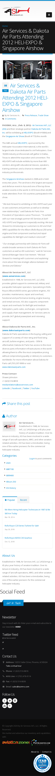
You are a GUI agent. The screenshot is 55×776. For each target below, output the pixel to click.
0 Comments (10, 118)
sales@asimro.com (20, 686)
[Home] (16, 10)
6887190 (10, 469)
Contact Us (46, 752)
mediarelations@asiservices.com (17, 384)
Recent (23, 499)
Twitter (26, 388)
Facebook (16, 388)
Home (5, 26)
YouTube (35, 388)
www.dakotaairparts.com (16, 330)
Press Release (31, 115)
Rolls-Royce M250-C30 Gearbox (18, 538)
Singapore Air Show (15, 136)
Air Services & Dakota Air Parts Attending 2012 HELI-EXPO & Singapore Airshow (25, 97)
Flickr (9, 706)
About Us (35, 752)
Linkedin (15, 700)
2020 (8, 463)
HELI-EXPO (28, 132)
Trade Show (43, 115)
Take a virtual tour (14, 666)
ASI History (11, 488)
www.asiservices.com (14, 276)
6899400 (10, 475)
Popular (11, 499)
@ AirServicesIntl (9, 638)
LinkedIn (6, 388)
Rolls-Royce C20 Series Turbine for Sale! (22, 525)
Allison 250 (11, 481)
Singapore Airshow (15, 179)
